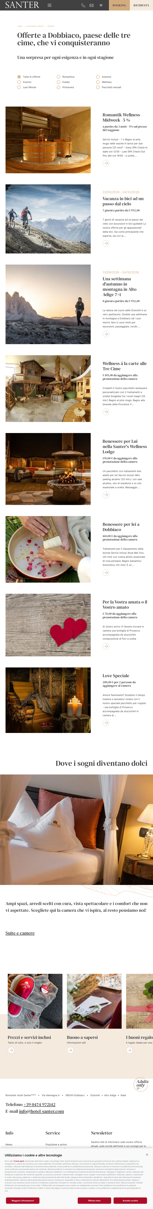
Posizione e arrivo (56, 1144)
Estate (66, 81)
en (101, 15)
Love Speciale (119, 680)
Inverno (27, 81)
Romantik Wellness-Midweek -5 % (125, 122)
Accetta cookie (130, 1200)
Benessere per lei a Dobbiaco (121, 532)
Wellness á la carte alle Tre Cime (125, 371)
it (101, 5)
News (9, 1144)
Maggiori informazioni (23, 1200)
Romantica (68, 76)
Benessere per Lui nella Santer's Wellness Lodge (125, 451)
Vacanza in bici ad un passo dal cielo (123, 204)
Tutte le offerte (31, 76)
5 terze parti (19, 1161)
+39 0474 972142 (39, 1104)
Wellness (107, 81)
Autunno (106, 76)
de (101, 10)
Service (53, 1133)
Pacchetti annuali (111, 87)
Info (9, 1133)
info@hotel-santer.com (41, 1111)
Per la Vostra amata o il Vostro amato (125, 609)
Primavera (68, 87)
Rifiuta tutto (94, 1200)
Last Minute (29, 87)
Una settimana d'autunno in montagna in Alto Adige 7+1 (121, 289)
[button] (147, 1154)
